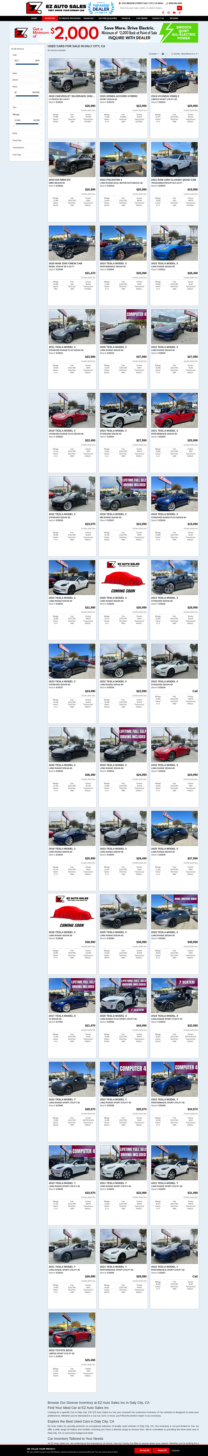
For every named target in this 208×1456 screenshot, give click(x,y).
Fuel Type (17, 155)
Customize (176, 1450)
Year (15, 55)
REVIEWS (174, 18)
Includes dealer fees (88, 110)
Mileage (16, 115)
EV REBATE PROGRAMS (70, 18)
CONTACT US (158, 18)
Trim (14, 107)
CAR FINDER (141, 18)
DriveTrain (17, 140)
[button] (179, 8)
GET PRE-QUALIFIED (108, 18)
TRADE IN (126, 18)
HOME (34, 18)
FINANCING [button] (90, 18)
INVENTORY (50, 18)
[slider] (14, 64)
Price (15, 87)
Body (15, 133)
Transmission (18, 148)
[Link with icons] (163, 12)
